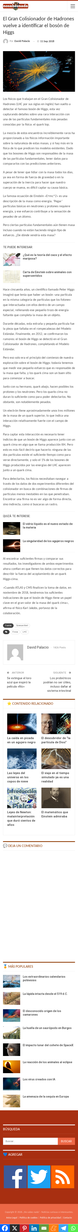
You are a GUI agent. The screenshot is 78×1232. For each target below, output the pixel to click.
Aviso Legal (11, 1218)
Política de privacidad (50, 1218)
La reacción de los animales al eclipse (47, 1062)
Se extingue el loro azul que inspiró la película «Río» (19, 682)
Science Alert (22, 625)
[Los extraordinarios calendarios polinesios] (11, 981)
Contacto (67, 1218)
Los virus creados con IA (39, 1079)
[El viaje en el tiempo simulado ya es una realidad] (56, 758)
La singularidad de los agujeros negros (48, 541)
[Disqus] (39, 904)
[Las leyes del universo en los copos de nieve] (22, 758)
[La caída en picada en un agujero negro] (22, 724)
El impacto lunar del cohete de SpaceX (48, 1045)
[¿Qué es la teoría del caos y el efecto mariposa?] (11, 259)
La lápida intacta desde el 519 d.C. (45, 993)
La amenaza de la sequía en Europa (46, 1096)
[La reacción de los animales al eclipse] (11, 1066)
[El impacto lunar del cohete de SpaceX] (11, 1049)
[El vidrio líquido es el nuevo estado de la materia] (11, 528)
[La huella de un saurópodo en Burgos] (11, 1032)
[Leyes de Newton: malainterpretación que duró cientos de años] (22, 798)
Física (15, 632)
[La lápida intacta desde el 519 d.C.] (11, 998)
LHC (25, 632)
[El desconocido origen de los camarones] (11, 1015)
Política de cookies (29, 1218)
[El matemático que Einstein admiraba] (56, 798)
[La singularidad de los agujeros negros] (11, 545)
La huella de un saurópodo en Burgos (47, 1028)
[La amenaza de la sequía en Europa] (11, 1101)
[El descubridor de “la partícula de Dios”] (56, 724)
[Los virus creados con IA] (11, 1084)
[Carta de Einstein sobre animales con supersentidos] (11, 276)
